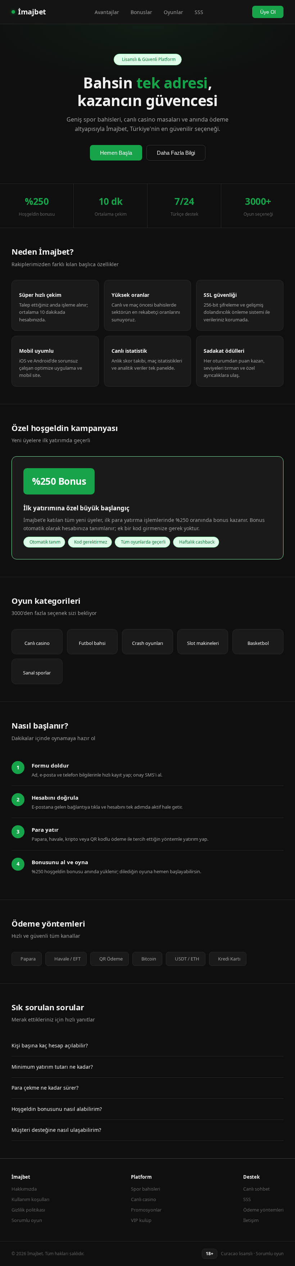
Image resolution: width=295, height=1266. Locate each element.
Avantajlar (107, 12)
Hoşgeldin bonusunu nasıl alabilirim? (57, 1108)
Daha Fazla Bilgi (176, 153)
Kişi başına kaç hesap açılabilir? (50, 1045)
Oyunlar (173, 12)
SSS (199, 12)
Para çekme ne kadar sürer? (45, 1087)
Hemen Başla (116, 153)
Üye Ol (268, 12)
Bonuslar (141, 12)
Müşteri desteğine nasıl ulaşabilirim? (56, 1129)
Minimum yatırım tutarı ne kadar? (52, 1066)
